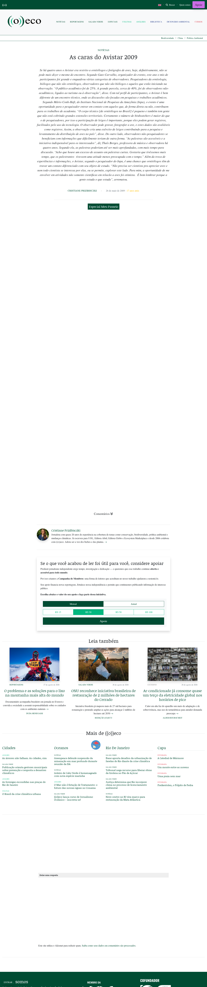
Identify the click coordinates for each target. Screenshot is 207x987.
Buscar (172, 4)
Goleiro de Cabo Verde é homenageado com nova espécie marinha (75, 774)
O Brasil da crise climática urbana (21, 794)
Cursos (198, 21)
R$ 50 (119, 612)
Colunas (126, 21)
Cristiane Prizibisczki (82, 190)
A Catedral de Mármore (171, 758)
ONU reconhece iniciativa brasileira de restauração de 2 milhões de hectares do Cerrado (103, 695)
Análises (140, 21)
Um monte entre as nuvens (173, 767)
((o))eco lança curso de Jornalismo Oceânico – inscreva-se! (73, 798)
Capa (162, 747)
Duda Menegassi (34, 713)
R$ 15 (58, 612)
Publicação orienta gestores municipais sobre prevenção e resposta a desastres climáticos (24, 770)
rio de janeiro (118, 747)
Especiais (112, 21)
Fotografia (162, 755)
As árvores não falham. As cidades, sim (24, 758)
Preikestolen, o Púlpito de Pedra (175, 785)
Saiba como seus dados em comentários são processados (108, 945)
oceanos (61, 747)
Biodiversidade (167, 38)
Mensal (73, 603)
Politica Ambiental (195, 38)
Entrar (8, 982)
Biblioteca (156, 21)
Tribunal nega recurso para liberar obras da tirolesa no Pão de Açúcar (129, 771)
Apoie (198, 5)
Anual (134, 603)
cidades (8, 747)
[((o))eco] (25, 21)
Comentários (102, 514)
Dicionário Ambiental (178, 21)
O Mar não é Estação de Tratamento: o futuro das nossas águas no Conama (75, 786)
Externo (152, 684)
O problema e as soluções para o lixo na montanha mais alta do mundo (34, 693)
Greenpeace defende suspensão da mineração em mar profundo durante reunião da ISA (75, 761)
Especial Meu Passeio (103, 206)
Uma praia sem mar (169, 776)
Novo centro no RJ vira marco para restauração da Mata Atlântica (125, 798)
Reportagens (77, 21)
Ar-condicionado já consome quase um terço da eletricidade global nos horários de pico (172, 695)
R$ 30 (88, 612)
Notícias (60, 21)
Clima (180, 38)
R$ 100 (148, 612)
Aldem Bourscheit (172, 717)
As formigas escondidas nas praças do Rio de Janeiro (24, 783)
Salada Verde (95, 21)
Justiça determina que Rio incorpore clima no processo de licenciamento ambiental (126, 784)
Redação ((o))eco (103, 717)
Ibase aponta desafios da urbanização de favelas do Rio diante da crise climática (129, 759)
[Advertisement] (181, 477)
